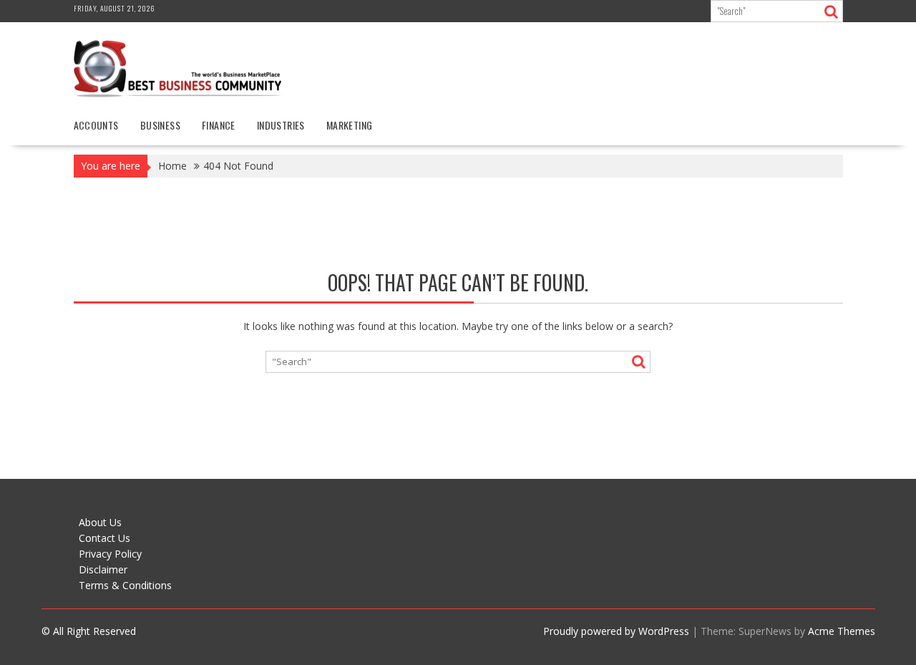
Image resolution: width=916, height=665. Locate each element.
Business (160, 124)
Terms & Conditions (125, 585)
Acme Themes (841, 631)
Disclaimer (103, 569)
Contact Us (104, 538)
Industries (281, 124)
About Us (100, 522)
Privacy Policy (110, 553)
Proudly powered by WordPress (616, 631)
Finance (218, 124)
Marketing (349, 124)
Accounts (96, 124)
